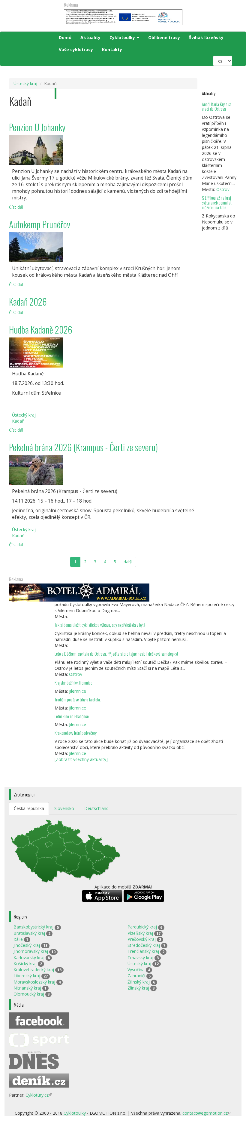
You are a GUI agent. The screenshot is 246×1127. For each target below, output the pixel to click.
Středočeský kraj (144, 945)
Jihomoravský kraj (31, 951)
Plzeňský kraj (140, 933)
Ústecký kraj (25, 83)
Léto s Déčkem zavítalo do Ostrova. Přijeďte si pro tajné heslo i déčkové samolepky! (116, 654)
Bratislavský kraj (29, 933)
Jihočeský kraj (27, 945)
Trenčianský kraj (143, 951)
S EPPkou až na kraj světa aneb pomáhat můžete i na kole (217, 203)
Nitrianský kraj (27, 988)
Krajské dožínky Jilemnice (73, 682)
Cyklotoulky (123, 37)
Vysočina (136, 969)
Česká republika (29, 808)
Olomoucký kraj (29, 994)
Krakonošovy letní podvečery (76, 733)
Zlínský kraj (138, 988)
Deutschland (96, 808)
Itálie (18, 939)
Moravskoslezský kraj (34, 982)
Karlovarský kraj (29, 957)
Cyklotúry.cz (39, 1095)
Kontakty (112, 49)
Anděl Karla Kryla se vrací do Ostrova (217, 106)
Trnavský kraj (140, 957)
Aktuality (90, 37)
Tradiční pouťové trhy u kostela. (78, 699)
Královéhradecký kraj (34, 969)
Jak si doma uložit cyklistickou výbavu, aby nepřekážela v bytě (100, 625)
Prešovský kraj (142, 939)
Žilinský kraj (139, 982)
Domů (65, 37)
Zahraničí (136, 975)
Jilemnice (77, 691)
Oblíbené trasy (164, 37)
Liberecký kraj (27, 975)
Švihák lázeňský (206, 37)
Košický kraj (25, 963)
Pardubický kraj (142, 927)
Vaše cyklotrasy (76, 49)
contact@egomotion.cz (206, 1113)
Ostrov (223, 189)
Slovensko (64, 808)
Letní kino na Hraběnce (72, 716)
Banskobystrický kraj (33, 927)
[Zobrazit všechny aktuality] (81, 759)
